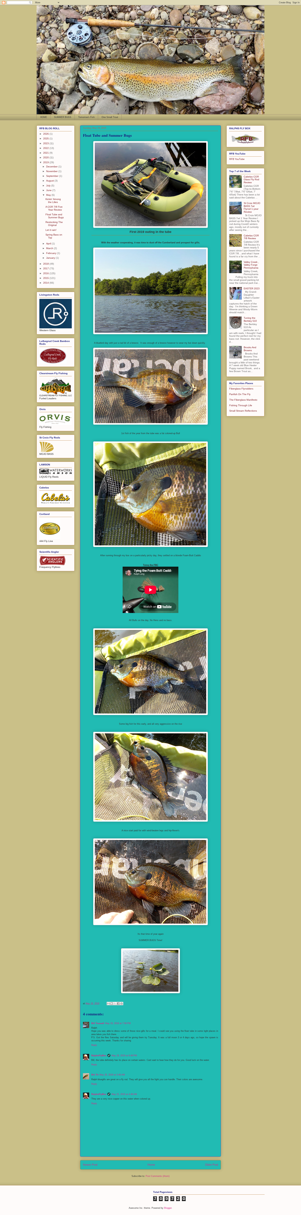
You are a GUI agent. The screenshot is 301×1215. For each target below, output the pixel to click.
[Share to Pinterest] (121, 1003)
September (52, 176)
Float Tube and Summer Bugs (54, 216)
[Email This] (108, 1003)
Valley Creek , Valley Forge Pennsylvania (251, 265)
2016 (46, 273)
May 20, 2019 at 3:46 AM (112, 1074)
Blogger (168, 1208)
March (50, 248)
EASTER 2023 (252, 288)
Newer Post (90, 1164)
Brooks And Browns (250, 349)
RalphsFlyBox (98, 1055)
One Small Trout (110, 117)
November (52, 171)
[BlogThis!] (111, 1003)
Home (151, 1164)
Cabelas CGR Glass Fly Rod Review (251, 179)
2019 (46, 162)
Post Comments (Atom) (157, 1176)
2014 (46, 282)
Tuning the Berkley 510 (250, 319)
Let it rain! (50, 230)
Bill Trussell (97, 1023)
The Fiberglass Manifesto (243, 399)
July (48, 185)
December (52, 166)
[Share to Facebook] (118, 1003)
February (51, 253)
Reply (94, 1045)
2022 (46, 148)
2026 (46, 133)
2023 (46, 143)
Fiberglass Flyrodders (241, 388)
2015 (46, 278)
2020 (46, 157)
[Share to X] (115, 1003)
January (51, 257)
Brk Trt (94, 1074)
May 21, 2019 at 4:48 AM (124, 1094)
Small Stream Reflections (243, 410)
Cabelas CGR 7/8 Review (251, 237)
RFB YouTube (237, 159)
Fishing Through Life (240, 405)
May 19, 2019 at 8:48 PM (124, 1055)
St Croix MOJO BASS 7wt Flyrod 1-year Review (252, 207)
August (50, 180)
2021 (46, 152)
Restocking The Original (54, 223)
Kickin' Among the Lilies (53, 200)
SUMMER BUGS (62, 117)
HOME (43, 117)
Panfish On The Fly (239, 394)
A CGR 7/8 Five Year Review (54, 208)
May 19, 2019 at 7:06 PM (118, 1023)
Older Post (211, 1164)
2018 (46, 263)
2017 (46, 268)
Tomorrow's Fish (86, 117)
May (49, 195)
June (49, 190)
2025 (46, 138)
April (49, 243)
